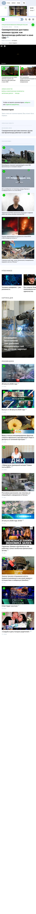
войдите (27, 102)
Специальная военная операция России (15, 24)
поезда (17, 93)
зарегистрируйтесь (12, 104)
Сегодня (14, 40)
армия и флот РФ (7, 89)
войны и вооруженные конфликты (13, 91)
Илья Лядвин (13, 43)
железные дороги (7, 93)
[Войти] (29, 19)
